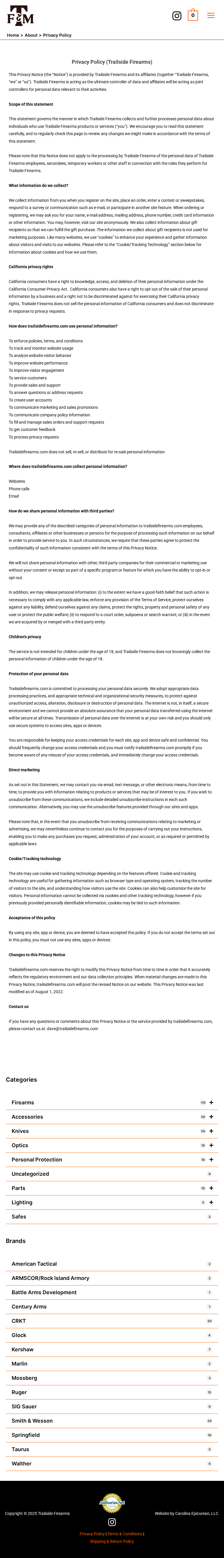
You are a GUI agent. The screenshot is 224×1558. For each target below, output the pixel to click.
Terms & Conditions (124, 1534)
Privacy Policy (92, 1534)
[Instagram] (177, 16)
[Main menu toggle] (211, 15)
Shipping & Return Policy (112, 1541)
